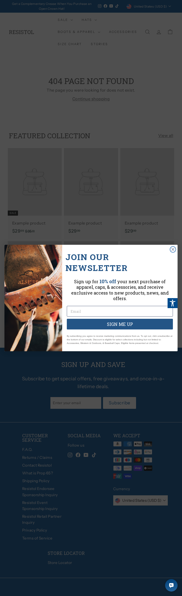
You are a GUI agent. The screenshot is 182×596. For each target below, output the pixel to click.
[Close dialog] (173, 249)
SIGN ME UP (120, 324)
